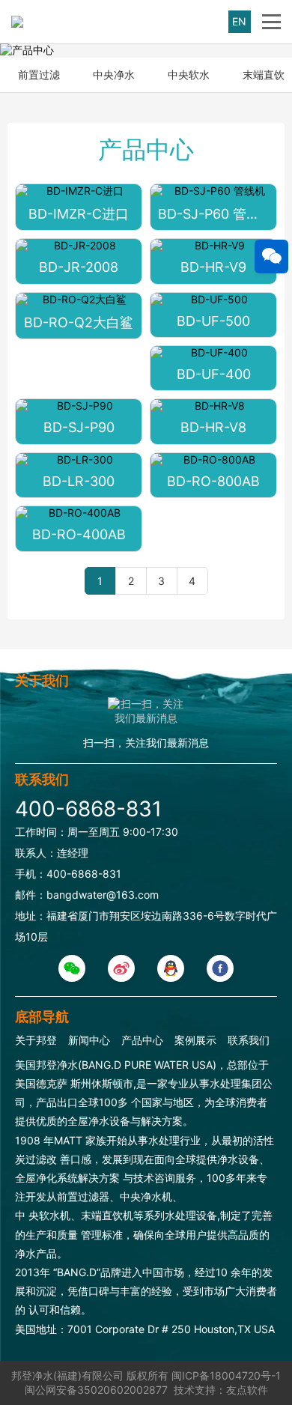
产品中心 (142, 1040)
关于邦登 (36, 1040)
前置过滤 (39, 74)
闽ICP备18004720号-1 (226, 1375)
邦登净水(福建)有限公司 (67, 1375)
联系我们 (249, 1040)
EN (239, 21)
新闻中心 (89, 1040)
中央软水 (189, 74)
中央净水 (114, 74)
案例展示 (195, 1040)
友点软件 (247, 1389)
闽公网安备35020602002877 (96, 1389)
